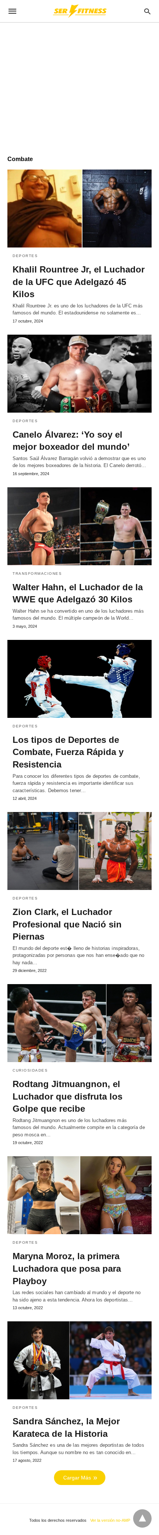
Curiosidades (30, 1070)
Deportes (25, 256)
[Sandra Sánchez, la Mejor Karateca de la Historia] (79, 1360)
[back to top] (142, 1518)
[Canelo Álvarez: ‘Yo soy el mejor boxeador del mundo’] (79, 374)
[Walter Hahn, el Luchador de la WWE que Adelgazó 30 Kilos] (79, 526)
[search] (147, 11)
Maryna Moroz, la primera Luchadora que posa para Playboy (67, 1268)
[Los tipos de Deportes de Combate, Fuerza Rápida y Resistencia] (79, 679)
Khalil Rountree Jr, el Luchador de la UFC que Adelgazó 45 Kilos (79, 281)
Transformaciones (37, 573)
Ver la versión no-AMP (110, 1520)
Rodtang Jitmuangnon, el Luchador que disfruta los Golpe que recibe (67, 1096)
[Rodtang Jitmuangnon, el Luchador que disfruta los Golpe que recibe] (79, 1023)
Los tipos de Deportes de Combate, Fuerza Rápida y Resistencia (68, 752)
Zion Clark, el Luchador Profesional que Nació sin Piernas (67, 924)
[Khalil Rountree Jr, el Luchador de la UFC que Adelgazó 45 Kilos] (79, 208)
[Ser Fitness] (79, 11)
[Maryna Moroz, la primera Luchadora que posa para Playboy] (79, 1195)
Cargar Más (77, 1478)
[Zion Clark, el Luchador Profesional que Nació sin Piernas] (79, 851)
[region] (79, 85)
